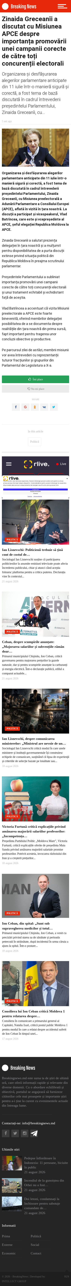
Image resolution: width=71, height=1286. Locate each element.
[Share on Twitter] (54, 407)
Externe (7, 1245)
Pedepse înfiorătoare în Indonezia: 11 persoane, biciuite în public (46, 1162)
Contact (36, 1253)
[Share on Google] (25, 407)
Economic (9, 1253)
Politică (34, 441)
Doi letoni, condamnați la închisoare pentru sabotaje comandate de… (42, 1203)
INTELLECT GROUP (14, 1281)
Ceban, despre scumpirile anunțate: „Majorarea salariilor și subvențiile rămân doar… (33, 646)
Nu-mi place (37, 389)
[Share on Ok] (35, 407)
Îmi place (37, 379)
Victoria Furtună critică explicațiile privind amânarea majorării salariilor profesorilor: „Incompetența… (34, 831)
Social (35, 1245)
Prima (6, 1236)
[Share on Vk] (44, 407)
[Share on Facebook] (16, 407)
